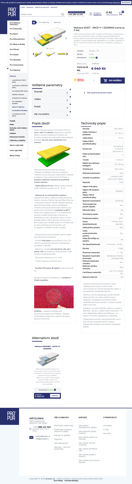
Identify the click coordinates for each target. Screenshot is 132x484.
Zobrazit (55, 395)
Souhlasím (126, 3)
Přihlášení (97, 13)
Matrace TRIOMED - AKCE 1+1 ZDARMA (47, 347)
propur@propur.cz (43, 436)
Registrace (98, 15)
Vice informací (114, 3)
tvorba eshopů (71, 480)
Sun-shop (58, 480)
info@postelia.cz (42, 439)
